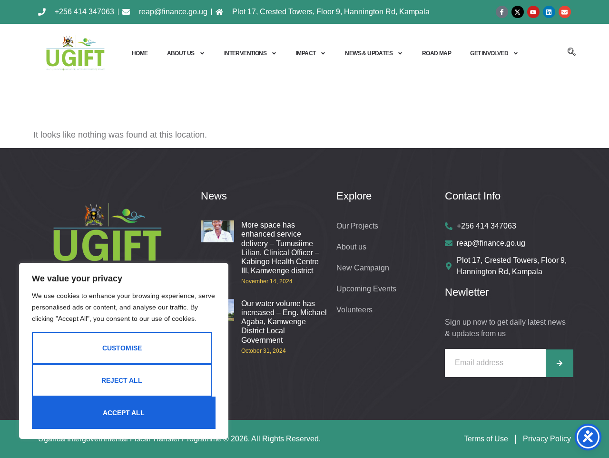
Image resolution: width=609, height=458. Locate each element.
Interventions (245, 53)
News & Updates (369, 53)
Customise (122, 348)
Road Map (436, 53)
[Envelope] (565, 12)
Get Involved (489, 53)
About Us (181, 53)
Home (140, 53)
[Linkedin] (549, 12)
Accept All (124, 413)
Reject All (121, 380)
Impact (305, 53)
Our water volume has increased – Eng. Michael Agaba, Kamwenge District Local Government (284, 321)
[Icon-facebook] (502, 12)
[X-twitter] (517, 12)
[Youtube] (533, 12)
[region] (123, 351)
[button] (572, 53)
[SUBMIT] (559, 363)
